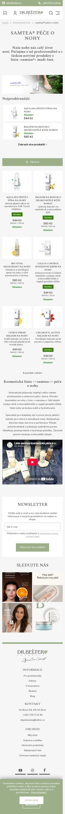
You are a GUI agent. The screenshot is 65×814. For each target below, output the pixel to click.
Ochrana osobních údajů (32, 755)
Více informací (38, 792)
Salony (32, 680)
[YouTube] (20, 768)
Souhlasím (31, 800)
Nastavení (31, 804)
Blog (32, 696)
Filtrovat (34, 162)
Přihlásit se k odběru (33, 547)
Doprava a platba (32, 740)
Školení (33, 691)
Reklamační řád (32, 750)
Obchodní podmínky (32, 745)
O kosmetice (32, 685)
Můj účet (32, 735)
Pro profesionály (33, 675)
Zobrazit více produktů (31, 144)
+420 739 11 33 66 (32, 714)
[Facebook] (44, 768)
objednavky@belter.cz (32, 720)
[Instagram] (32, 768)
